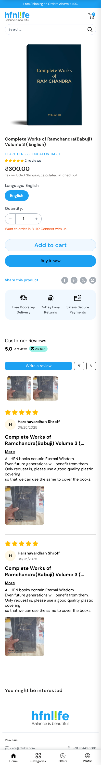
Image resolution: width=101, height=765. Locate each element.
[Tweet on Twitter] (83, 280)
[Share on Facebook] (64, 280)
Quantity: (14, 209)
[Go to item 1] (19, 388)
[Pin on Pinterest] (74, 280)
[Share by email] (92, 280)
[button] (15, 160)
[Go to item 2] (45, 388)
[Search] (90, 29)
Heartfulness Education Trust (32, 154)
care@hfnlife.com (22, 748)
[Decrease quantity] (10, 219)
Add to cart (50, 245)
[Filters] (79, 366)
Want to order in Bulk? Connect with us (35, 229)
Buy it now (51, 260)
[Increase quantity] (36, 219)
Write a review (38, 365)
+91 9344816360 (84, 748)
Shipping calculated (41, 175)
